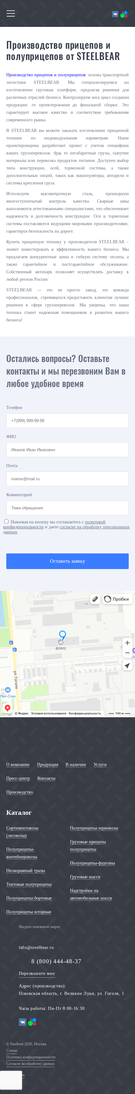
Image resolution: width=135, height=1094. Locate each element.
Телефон (14, 407)
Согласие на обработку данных (30, 1063)
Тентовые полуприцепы (28, 884)
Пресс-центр (18, 778)
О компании (18, 764)
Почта (12, 465)
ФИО (11, 436)
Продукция (47, 764)
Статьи (11, 1050)
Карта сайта (15, 1075)
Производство (19, 792)
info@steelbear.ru (36, 947)
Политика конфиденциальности (30, 1057)
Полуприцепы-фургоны (92, 863)
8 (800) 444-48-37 (56, 961)
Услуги (100, 764)
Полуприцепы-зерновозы (94, 828)
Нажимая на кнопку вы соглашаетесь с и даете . (66, 527)
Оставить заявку (67, 561)
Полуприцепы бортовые (29, 898)
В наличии (76, 764)
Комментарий (19, 494)
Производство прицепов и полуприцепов (46, 75)
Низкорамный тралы (25, 870)
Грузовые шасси (85, 877)
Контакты (46, 778)
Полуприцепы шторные (28, 912)
